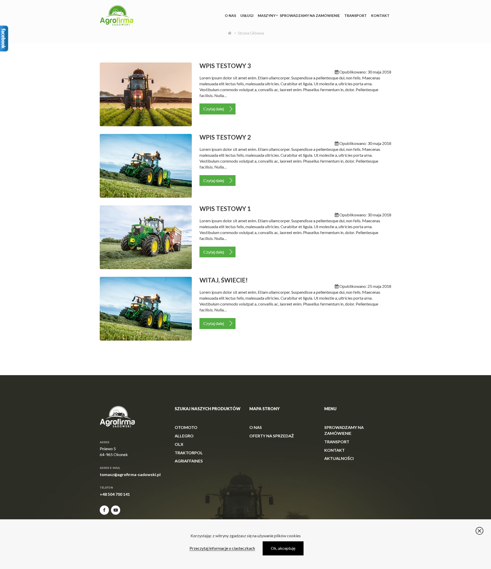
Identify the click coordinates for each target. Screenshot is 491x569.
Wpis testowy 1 (225, 208)
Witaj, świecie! (223, 280)
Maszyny (266, 15)
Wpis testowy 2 (225, 137)
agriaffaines (189, 460)
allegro (184, 435)
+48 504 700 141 (115, 494)
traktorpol (189, 452)
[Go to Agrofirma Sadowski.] (229, 32)
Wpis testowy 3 (225, 65)
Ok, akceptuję (283, 548)
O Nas (230, 15)
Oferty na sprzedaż (271, 435)
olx (179, 444)
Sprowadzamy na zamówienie (310, 15)
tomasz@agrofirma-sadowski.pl (130, 474)
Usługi (246, 15)
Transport (355, 15)
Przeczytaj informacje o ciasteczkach (222, 548)
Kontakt (380, 15)
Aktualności (339, 458)
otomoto (186, 427)
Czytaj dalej (213, 108)
